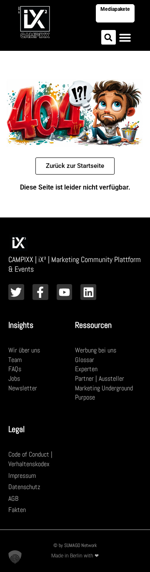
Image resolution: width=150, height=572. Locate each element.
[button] (108, 37)
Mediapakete (115, 9)
